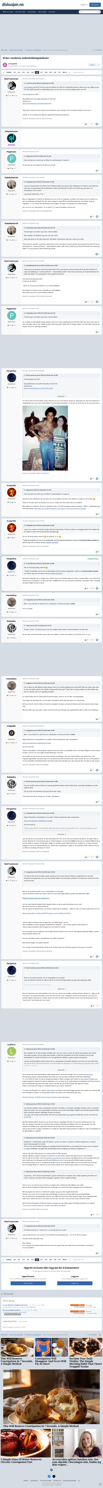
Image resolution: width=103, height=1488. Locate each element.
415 (10, 168)
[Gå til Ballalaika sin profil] (11, 628)
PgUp (28, 156)
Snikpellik (29, 182)
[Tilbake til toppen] (51, 1470)
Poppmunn (11, 152)
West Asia (94, 1079)
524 (28, 72)
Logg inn (83, 4)
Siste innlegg (9, 12)
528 (46, 72)
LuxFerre (29, 83)
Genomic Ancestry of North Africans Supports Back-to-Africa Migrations (46, 1097)
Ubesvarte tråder (20, 12)
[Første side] (3, 72)
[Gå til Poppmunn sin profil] (11, 158)
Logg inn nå (74, 1283)
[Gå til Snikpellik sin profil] (11, 733)
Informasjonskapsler (69, 1480)
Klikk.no (59, 1483)
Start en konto (28, 1283)
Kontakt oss (57, 1480)
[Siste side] (69, 72)
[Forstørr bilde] (35, 898)
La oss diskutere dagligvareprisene (15, 1305)
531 (59, 72)
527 (41, 72)
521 (15, 72)
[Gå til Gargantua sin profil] (11, 377)
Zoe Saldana (28, 87)
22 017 (9, 95)
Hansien (88, 1311)
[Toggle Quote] (25, 83)
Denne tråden (92, 12)
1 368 (10, 612)
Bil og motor (23, 1312)
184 (35, 1310)
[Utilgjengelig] (37, 984)
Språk (26, 1480)
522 (19, 72)
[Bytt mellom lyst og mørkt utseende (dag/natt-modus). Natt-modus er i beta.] (79, 1480)
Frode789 (11, 485)
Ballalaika (11, 621)
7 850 (10, 194)
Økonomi (33, 1307)
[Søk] (99, 11)
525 (32, 72)
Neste (65, 72)
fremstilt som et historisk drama (55, 1158)
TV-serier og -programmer (28, 66)
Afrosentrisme (88, 1074)
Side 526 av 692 (78, 72)
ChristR (7, 1312)
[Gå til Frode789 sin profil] (11, 492)
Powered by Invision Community (51, 1485)
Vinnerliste (51, 12)
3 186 (10, 638)
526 (37, 72)
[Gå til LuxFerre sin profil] (11, 1051)
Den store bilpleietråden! (12, 1310)
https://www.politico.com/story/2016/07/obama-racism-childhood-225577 (46, 913)
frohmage (89, 1305)
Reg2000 (13, 64)
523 (23, 72)
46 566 (9, 742)
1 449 (10, 387)
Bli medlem (95, 4)
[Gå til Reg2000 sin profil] (5, 65)
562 (10, 1061)
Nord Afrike (84, 1079)
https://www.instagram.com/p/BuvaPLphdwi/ (36, 103)
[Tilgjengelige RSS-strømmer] (100, 1335)
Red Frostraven (11, 79)
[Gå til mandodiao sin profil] (11, 602)
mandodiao (30, 228)
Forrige (8, 72)
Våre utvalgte (42, 12)
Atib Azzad (29, 1049)
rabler (28, 625)
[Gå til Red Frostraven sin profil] (11, 85)
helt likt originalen (52, 542)
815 (10, 502)
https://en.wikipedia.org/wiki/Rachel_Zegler (36, 743)
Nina (85, 87)
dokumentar (51, 1090)
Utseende (34, 1480)
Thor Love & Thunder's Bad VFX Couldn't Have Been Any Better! (44, 1205)
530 (55, 72)
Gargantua (11, 371)
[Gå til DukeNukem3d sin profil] (11, 184)
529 (50, 72)
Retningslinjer (32, 12)
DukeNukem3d (11, 177)
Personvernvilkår (46, 1480)
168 (42, 1305)
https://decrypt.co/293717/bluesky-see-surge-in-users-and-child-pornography (60, 508)
